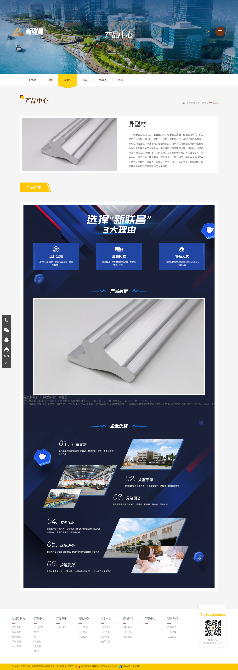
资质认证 (105, 641)
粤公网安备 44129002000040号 (95, 666)
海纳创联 (126, 666)
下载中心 (150, 618)
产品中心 (39, 618)
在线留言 (171, 636)
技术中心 (106, 618)
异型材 (68, 80)
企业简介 (16, 627)
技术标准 (105, 631)
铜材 (85, 80)
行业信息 (83, 636)
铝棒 (50, 80)
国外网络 (127, 631)
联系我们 (172, 618)
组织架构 (16, 636)
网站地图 (136, 666)
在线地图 (171, 631)
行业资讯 (83, 627)
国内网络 (127, 627)
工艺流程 (105, 627)
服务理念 (127, 636)
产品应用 (61, 618)
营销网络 (128, 618)
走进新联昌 (18, 618)
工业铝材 (31, 80)
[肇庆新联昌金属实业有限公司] (27, 31)
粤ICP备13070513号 (68, 666)
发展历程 (16, 631)
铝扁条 (103, 80)
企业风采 (16, 646)
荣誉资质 (16, 641)
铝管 (120, 80)
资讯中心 (84, 618)
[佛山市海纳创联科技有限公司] (120, 666)
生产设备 (105, 636)
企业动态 (83, 631)
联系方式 (171, 627)
